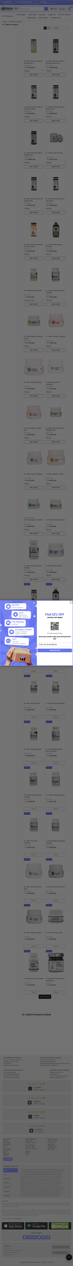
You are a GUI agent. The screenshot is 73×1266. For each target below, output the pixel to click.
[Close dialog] (71, 602)
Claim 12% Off (55, 650)
